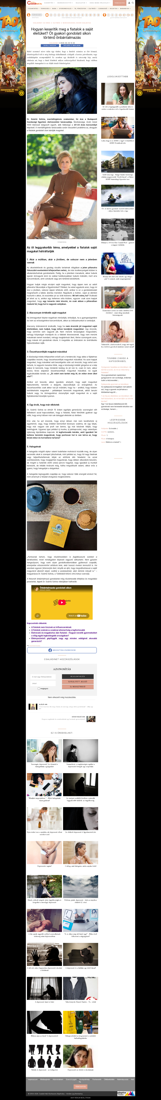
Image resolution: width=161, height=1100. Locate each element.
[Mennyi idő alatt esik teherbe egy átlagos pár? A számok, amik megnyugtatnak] (117, 264)
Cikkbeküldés (109, 1079)
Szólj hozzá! (50, 45)
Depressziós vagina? (44, 866)
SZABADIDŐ (102, 8)
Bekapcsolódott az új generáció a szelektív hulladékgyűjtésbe (80, 1037)
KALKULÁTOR (80, 3)
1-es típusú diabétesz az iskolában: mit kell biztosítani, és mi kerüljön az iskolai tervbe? (117, 398)
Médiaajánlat (45, 1079)
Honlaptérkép (84, 1079)
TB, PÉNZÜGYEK (80, 8)
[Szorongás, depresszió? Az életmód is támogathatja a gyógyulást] (44, 750)
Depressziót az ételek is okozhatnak (81, 1070)
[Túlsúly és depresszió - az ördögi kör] (44, 1056)
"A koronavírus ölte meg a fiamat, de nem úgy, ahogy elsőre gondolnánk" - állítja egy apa (66, 707)
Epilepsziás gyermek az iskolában (115, 384)
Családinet (54, 43)
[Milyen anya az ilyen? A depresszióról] (44, 1022)
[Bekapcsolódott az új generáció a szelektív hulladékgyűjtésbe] (80, 1022)
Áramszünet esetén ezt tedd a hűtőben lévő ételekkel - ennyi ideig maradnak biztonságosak (117, 313)
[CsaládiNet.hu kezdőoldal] (34, 3)
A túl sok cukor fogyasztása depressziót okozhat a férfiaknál (44, 969)
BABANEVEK (124, 8)
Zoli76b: (108, 432)
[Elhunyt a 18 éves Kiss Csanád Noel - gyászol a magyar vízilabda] (117, 230)
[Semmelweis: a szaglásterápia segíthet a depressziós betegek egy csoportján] (80, 750)
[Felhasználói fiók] (129, 2)
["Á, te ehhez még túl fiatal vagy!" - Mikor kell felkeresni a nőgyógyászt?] (80, 920)
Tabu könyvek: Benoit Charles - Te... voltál (80, 1002)
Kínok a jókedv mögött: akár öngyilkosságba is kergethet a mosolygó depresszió (44, 901)
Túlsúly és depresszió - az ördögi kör (44, 1070)
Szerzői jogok (71, 1079)
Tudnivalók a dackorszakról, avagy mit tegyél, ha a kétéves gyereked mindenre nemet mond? (117, 345)
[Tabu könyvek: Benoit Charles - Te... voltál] (80, 988)
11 (94, 15)
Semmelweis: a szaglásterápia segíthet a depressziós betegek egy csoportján (81, 765)
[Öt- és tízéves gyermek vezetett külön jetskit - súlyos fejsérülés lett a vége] (117, 196)
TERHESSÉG (45, 8)
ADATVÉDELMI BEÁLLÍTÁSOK (81, 1098)
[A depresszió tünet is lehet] (44, 988)
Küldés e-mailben (72, 45)
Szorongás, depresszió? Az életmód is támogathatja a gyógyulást (44, 765)
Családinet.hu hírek (41, 23)
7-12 (128, 15)
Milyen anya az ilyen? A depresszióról (44, 1036)
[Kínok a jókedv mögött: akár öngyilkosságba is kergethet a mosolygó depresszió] (44, 886)
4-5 (120, 15)
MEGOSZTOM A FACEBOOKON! (64, 650)
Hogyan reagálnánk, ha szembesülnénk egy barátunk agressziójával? (63, 719)
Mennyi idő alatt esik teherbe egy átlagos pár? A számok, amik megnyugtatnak (117, 278)
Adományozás (122, 1079)
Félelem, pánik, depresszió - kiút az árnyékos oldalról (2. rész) (80, 901)
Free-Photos (32, 645)
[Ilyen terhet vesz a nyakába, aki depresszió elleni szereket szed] (44, 818)
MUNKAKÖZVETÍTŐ (64, 3)
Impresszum (33, 1079)
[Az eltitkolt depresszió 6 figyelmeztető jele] (80, 818)
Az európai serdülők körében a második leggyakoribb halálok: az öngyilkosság (80, 799)
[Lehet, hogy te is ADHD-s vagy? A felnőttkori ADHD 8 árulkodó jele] (117, 128)
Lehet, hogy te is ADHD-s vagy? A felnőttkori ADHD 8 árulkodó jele (117, 142)
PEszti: (104, 435)
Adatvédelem (58, 1079)
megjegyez (44, 688)
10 (90, 15)
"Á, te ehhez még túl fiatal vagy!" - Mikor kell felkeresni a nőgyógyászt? (80, 935)
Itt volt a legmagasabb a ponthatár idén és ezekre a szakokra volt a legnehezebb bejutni (118, 108)
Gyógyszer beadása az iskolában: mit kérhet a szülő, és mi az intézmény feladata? (116, 370)
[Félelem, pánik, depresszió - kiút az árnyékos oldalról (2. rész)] (80, 886)
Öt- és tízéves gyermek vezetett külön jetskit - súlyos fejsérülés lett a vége (118, 210)
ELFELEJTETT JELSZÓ (77, 682)
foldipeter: (109, 428)
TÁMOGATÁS (119, 3)
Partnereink (96, 1079)
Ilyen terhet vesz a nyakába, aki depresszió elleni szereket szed (44, 833)
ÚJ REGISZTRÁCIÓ (78, 687)
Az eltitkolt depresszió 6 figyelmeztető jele (80, 832)
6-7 (124, 15)
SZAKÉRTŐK (48, 3)
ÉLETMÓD (92, 8)
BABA (54, 8)
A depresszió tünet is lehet (44, 1002)
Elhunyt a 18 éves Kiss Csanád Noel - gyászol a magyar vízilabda (117, 244)
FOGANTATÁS (33, 8)
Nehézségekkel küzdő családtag (77, 23)
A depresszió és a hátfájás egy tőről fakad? (80, 968)
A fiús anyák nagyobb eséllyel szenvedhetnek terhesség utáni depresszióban (44, 935)
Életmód (56, 23)
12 (98, 15)
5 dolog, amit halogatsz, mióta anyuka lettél (80, 866)
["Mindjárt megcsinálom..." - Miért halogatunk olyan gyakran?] (44, 784)
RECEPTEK (113, 8)
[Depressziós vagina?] (44, 852)
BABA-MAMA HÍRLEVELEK (99, 3)
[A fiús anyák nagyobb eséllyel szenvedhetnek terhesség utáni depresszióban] (44, 920)
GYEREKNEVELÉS (65, 8)
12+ (132, 15)
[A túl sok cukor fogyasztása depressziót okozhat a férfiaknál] (44, 954)
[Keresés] (132, 2)
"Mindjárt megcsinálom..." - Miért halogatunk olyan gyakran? (44, 799)
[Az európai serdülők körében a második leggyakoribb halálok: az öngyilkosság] (80, 784)
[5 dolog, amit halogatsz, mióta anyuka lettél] (80, 852)
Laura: (111, 442)
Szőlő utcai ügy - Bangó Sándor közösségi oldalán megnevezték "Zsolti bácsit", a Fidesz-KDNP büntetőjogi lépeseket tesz (117, 177)
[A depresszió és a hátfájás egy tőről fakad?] (80, 954)
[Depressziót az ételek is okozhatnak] (80, 1056)
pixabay (38, 645)
